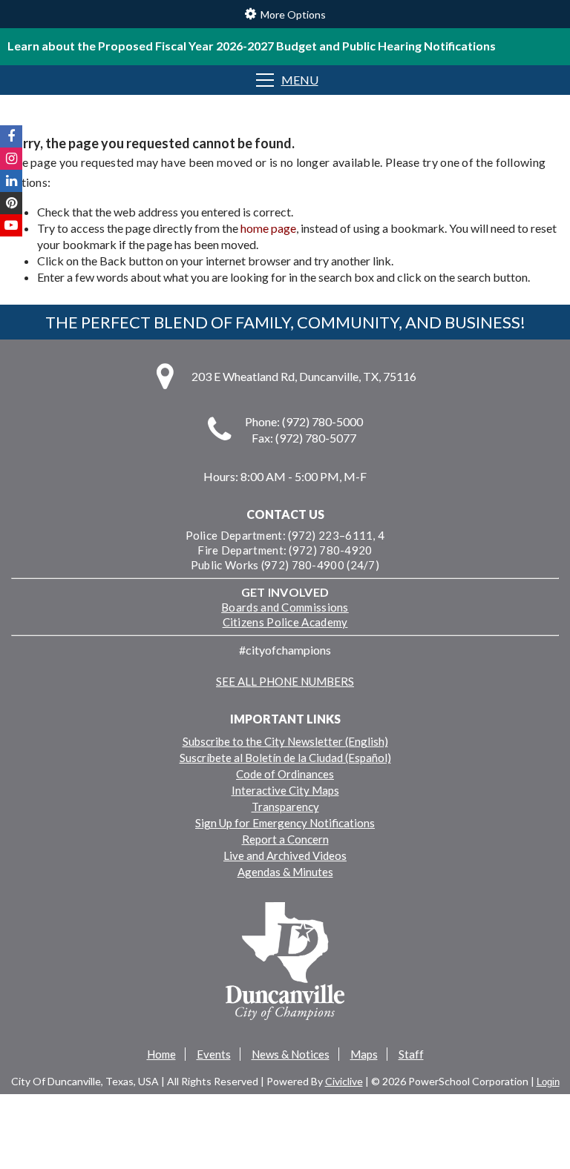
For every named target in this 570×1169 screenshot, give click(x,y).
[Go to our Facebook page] (11, 136)
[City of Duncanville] (285, 963)
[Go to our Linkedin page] (11, 181)
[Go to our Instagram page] (11, 159)
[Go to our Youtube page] (11, 225)
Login (548, 1081)
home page (268, 228)
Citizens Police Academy (285, 622)
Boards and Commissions (285, 607)
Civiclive (344, 1081)
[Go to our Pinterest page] (11, 203)
